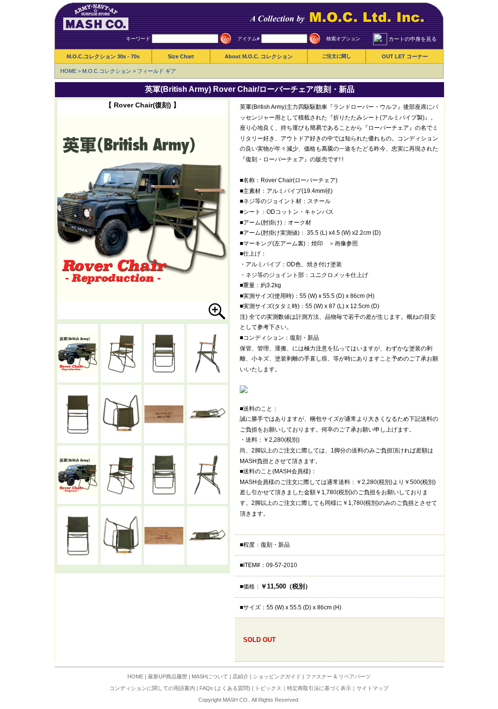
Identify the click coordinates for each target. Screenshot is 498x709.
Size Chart (181, 56)
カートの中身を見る (413, 39)
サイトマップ (372, 688)
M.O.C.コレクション (106, 71)
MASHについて (210, 676)
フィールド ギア (156, 71)
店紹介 (240, 676)
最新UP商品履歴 (167, 676)
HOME (68, 71)
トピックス (268, 688)
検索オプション (343, 38)
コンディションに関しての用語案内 (152, 688)
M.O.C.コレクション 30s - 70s (103, 56)
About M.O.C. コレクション (259, 56)
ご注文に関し (336, 56)
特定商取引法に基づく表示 (319, 688)
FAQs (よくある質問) (224, 688)
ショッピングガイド (277, 676)
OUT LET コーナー (405, 56)
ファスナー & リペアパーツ (338, 676)
